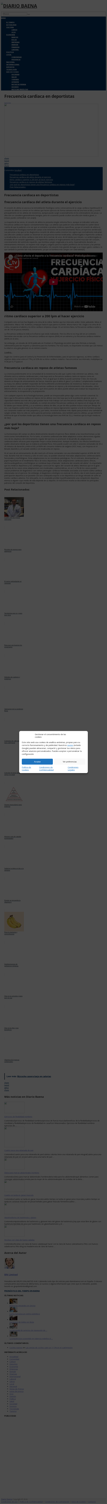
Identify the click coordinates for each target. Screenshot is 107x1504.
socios (70, 745)
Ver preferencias (70, 761)
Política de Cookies (26, 768)
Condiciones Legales (73, 768)
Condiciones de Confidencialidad (46, 768)
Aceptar (37, 761)
